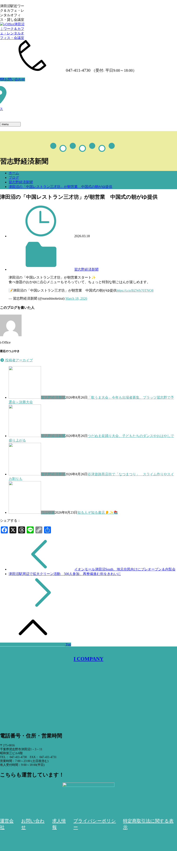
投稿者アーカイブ (18, 360)
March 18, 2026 (76, 298)
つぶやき (48, 512)
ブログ (14, 177)
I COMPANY (88, 659)
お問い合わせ (14, 79)
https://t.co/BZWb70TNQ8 (135, 290)
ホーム (14, 173)
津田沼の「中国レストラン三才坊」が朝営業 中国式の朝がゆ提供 (60, 186)
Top (68, 644)
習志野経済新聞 (21, 182)
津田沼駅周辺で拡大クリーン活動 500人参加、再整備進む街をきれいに (65, 574)
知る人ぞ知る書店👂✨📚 (97, 512)
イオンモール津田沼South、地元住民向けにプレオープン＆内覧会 (124, 569)
